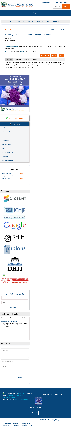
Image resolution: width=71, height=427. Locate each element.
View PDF (54, 55)
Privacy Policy (26, 424)
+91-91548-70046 (16, 118)
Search (66, 6)
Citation (26, 59)
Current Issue (5, 140)
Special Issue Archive (7, 152)
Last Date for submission (9, 335)
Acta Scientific (22, 393)
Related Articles (45, 55)
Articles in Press (6, 144)
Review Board (5, 136)
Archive (4, 148)
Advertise (16, 426)
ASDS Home (5, 128)
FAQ (31, 426)
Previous (2, 93)
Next (27, 93)
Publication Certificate (8, 327)
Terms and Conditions (11, 424)
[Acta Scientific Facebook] (32, 413)
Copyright (34, 59)
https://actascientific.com (22, 399)
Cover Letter (5, 156)
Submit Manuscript (61, 2)
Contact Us (6, 426)
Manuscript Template (7, 160)
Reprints (61, 55)
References (18, 59)
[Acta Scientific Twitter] (37, 413)
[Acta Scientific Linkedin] (41, 413)
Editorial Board (6, 132)
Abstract (9, 59)
